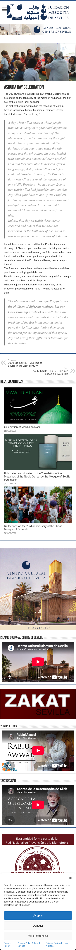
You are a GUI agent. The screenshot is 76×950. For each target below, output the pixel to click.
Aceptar (38, 915)
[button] (70, 878)
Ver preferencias (38, 935)
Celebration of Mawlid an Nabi (22, 427)
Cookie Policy (7, 944)
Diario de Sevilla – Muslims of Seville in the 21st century (25, 363)
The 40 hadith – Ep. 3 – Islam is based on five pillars (49, 371)
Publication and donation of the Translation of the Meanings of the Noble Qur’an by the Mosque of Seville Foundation (37, 476)
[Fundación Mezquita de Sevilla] (38, 11)
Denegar (38, 925)
